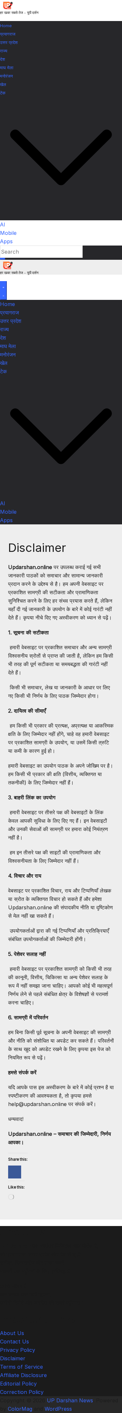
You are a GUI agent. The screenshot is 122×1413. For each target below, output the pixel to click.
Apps (6, 241)
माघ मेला (6, 67)
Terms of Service (21, 1367)
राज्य (3, 50)
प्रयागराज (7, 34)
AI (2, 224)
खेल (3, 84)
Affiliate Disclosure (23, 1375)
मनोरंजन (6, 76)
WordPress (58, 1409)
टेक (3, 92)
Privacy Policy (17, 1350)
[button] (61, 216)
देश (2, 59)
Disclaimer (12, 1358)
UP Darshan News (70, 1400)
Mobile (8, 233)
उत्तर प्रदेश (9, 42)
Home (6, 25)
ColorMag (20, 1409)
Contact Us (14, 1341)
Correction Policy (22, 1392)
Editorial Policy (18, 1383)
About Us (12, 1333)
